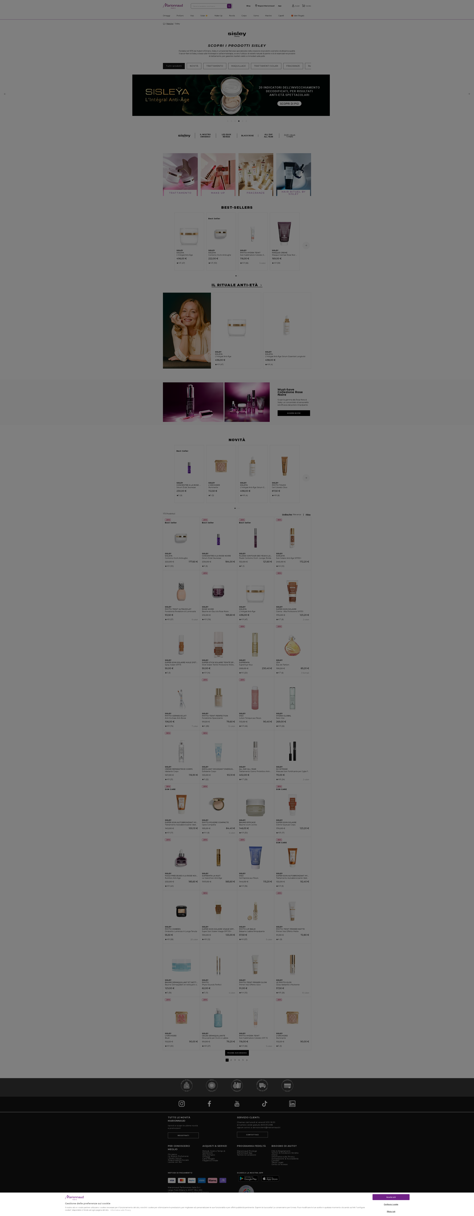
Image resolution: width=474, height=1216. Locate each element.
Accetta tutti (391, 1197)
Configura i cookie (391, 1204)
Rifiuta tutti (391, 1211)
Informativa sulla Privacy (120, 1210)
